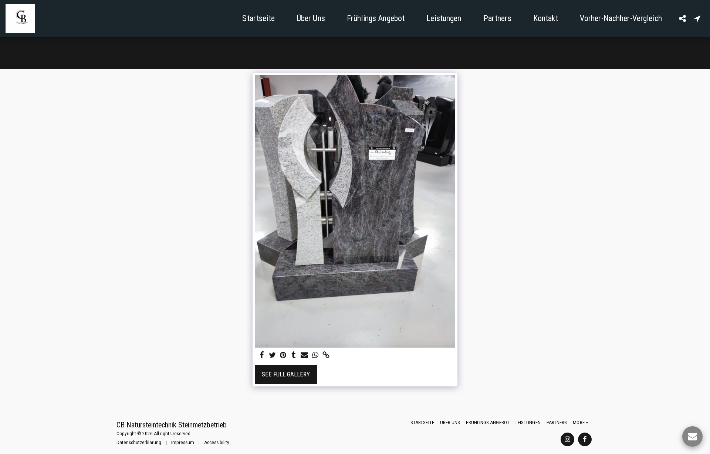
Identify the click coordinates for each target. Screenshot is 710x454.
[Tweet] (272, 355)
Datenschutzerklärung (138, 442)
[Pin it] (283, 355)
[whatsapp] (315, 355)
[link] (326, 355)
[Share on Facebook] (262, 355)
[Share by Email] (304, 355)
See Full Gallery (286, 374)
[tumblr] (294, 355)
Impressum (182, 442)
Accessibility (216, 442)
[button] (682, 18)
